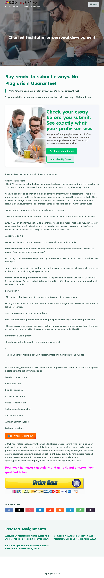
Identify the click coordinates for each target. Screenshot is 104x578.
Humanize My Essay (60, 159)
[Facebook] (9, 510)
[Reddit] (50, 510)
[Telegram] (70, 510)
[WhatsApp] (80, 510)
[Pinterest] (29, 510)
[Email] (90, 510)
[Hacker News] (60, 510)
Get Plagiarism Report (62, 151)
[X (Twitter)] (19, 510)
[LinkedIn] (40, 510)
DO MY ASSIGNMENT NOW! (21, 436)
